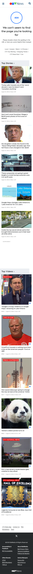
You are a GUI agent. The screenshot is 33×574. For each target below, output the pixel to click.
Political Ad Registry (24, 553)
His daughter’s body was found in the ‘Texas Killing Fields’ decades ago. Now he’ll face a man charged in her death (15, 146)
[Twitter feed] (16, 536)
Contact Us (16, 527)
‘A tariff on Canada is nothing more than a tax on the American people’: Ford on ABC (16, 349)
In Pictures (24, 49)
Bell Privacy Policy (23, 549)
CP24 (4, 560)
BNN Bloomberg (7, 562)
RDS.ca (20, 564)
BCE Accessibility (7, 551)
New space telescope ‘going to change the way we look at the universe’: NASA (15, 391)
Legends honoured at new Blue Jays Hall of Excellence (16, 511)
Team (12, 529)
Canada (12, 49)
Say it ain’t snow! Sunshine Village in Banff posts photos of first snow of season (14, 116)
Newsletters (5, 529)
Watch (18, 49)
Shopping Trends (22, 51)
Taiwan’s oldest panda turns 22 (12, 431)
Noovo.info (21, 560)
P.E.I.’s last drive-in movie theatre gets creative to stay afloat (15, 470)
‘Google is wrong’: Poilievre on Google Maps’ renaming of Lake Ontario (15, 307)
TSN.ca (4, 564)
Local (6, 49)
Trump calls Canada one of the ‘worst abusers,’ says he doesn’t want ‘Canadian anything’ (15, 87)
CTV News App (6, 527)
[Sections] (3, 4)
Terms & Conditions (23, 551)
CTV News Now (14, 54)
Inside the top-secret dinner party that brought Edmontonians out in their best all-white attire (15, 232)
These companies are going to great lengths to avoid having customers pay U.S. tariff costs (15, 175)
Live (22, 54)
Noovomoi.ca (21, 562)
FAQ (22, 527)
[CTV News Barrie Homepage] (16, 4)
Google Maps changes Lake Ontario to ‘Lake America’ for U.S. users (15, 203)
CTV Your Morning (10, 51)
